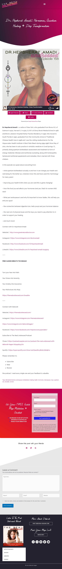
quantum (56, 380)
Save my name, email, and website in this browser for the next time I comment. (25, 501)
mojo (52, 380)
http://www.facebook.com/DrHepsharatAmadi (26, 244)
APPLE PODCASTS (8, 549)
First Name (36, 397)
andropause (19, 380)
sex (3, 381)
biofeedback (26, 380)
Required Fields (37, 415)
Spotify (32, 117)
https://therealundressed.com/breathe (16, 295)
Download (50, 112)
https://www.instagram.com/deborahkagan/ (17, 324)
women (12, 381)
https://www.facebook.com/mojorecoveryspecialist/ (28, 330)
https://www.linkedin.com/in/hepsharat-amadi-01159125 (29, 249)
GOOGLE (6, 559)
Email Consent (37, 409)
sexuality (7, 381)
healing (32, 380)
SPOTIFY (6, 552)
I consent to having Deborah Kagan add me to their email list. (43, 412)
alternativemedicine (10, 380)
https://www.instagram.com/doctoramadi (25, 238)
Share (26, 112)
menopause (47, 380)
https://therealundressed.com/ (20, 312)
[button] (44, 4)
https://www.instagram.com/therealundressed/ (27, 318)
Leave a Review (38, 112)
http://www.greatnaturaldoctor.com (22, 232)
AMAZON (6, 556)
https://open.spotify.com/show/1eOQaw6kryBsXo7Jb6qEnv (29, 350)
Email (35, 403)
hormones (41, 380)
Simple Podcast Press (33, 121)
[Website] (51, 495)
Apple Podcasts (14, 112)
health (36, 380)
